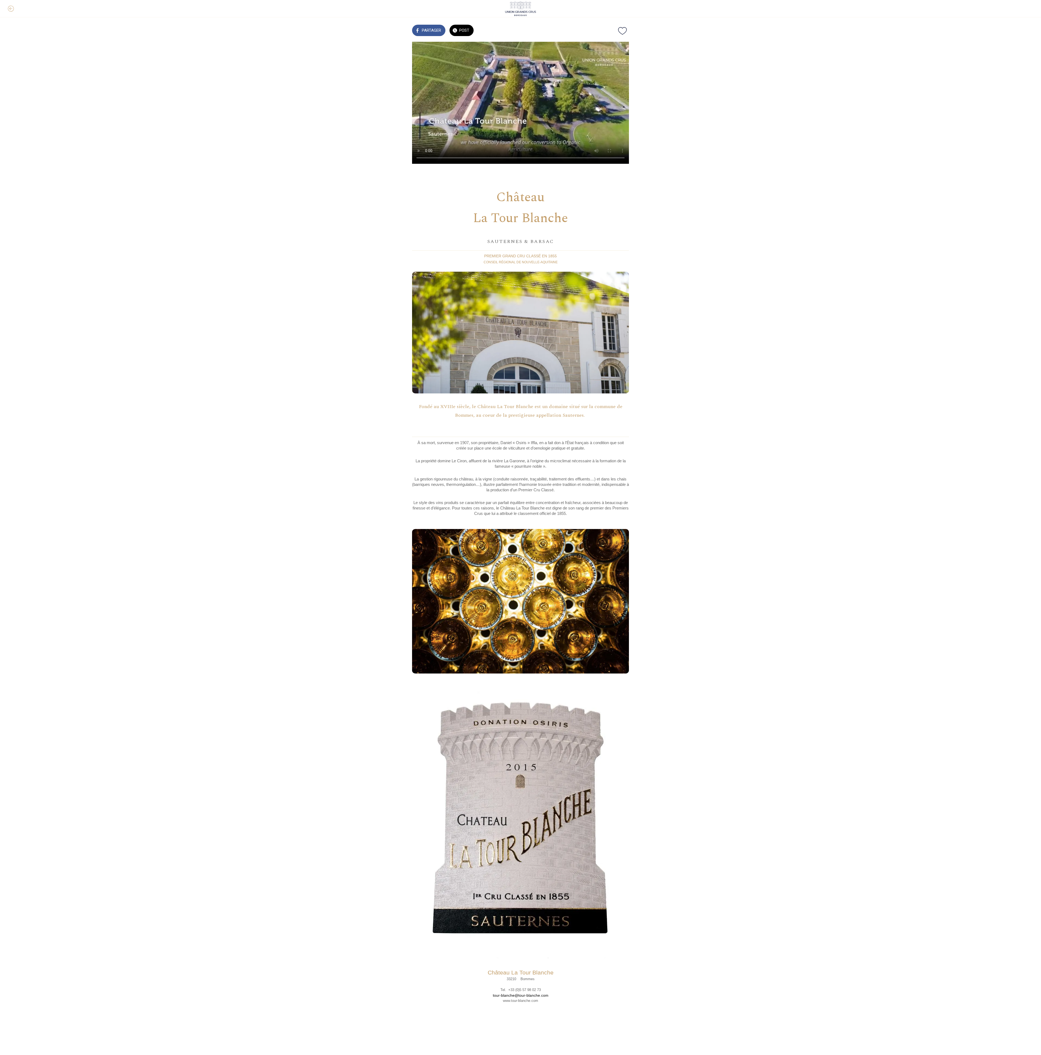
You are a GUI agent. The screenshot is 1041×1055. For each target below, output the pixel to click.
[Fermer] (11, 8)
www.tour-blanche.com (520, 1001)
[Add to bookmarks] (622, 30)
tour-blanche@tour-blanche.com (520, 995)
